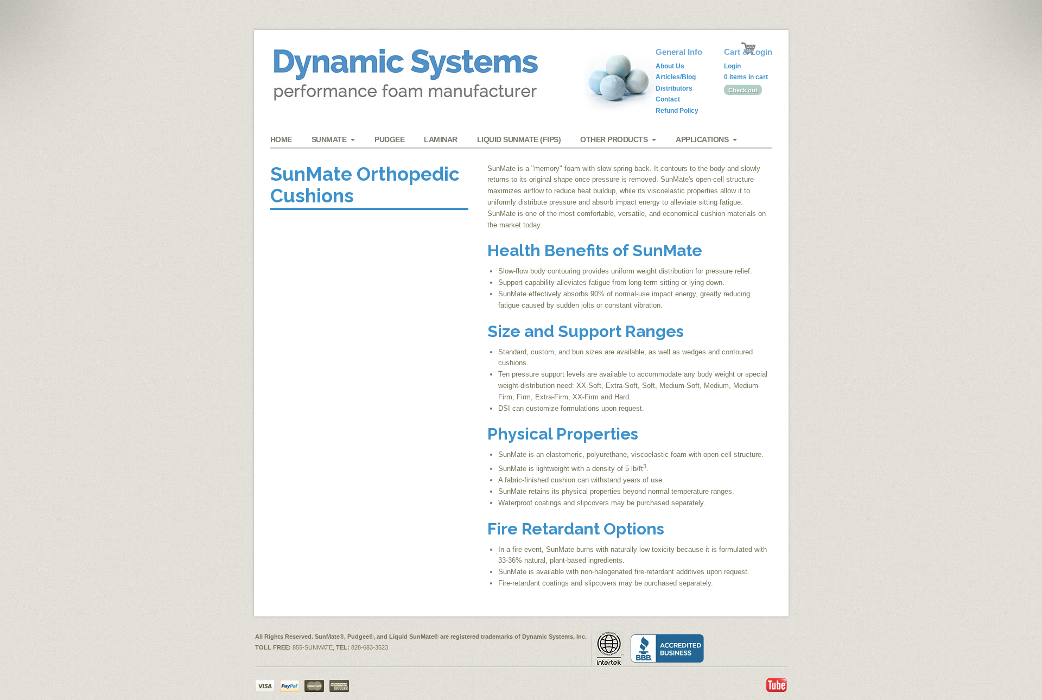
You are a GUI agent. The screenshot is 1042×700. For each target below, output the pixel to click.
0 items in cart (746, 77)
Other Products (613, 139)
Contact (668, 99)
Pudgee (389, 139)
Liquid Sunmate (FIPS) (519, 139)
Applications (702, 139)
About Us (670, 66)
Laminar (441, 139)
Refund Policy (677, 110)
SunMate (329, 139)
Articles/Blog (676, 77)
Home (281, 139)
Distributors (674, 88)
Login (732, 66)
